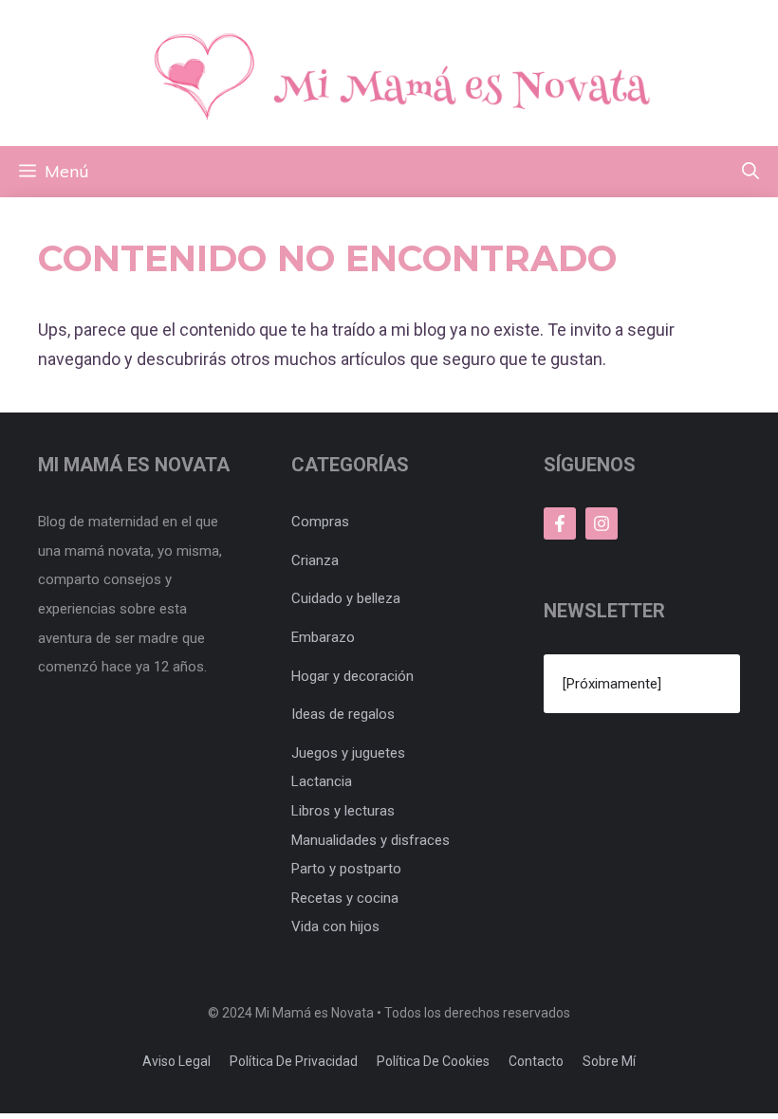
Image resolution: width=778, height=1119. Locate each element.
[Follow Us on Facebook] (560, 523)
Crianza (315, 560)
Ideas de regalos (343, 714)
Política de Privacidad (294, 1061)
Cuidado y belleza (345, 598)
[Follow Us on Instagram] (601, 523)
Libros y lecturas (343, 810)
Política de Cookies (433, 1061)
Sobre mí (609, 1061)
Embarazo (323, 637)
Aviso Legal (176, 1061)
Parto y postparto (346, 868)
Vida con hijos (335, 926)
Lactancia (321, 781)
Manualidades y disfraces (370, 840)
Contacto (536, 1061)
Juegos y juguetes (348, 752)
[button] (750, 171)
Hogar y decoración (352, 676)
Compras (320, 521)
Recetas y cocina (344, 898)
